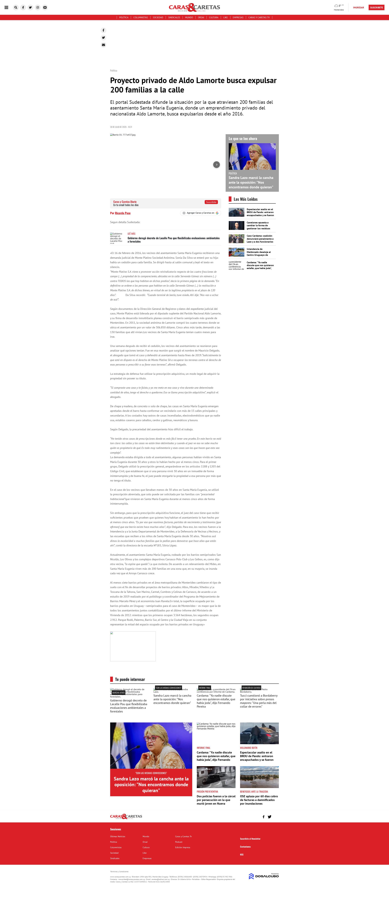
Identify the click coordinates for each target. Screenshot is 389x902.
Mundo (189, 17)
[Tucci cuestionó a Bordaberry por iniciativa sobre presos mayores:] (259, 691)
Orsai (201, 17)
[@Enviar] (103, 45)
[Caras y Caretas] (126, 818)
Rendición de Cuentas (251, 687)
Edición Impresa (182, 847)
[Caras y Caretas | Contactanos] (275, 816)
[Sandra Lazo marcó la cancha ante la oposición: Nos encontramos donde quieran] (151, 745)
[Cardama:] (216, 691)
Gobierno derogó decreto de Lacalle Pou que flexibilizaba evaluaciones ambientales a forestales (174, 239)
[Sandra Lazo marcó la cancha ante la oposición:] (172, 691)
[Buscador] (16, 7)
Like (225, 17)
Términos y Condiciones (119, 871)
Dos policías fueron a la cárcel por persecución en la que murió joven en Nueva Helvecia (216, 801)
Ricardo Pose (123, 213)
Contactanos (245, 846)
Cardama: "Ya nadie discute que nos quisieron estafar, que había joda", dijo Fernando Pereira (260, 267)
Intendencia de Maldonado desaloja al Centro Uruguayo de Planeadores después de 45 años (259, 254)
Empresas (238, 17)
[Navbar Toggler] (9, 7)
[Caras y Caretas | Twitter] (30, 7)
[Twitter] (103, 37)
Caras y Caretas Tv (259, 17)
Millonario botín (248, 748)
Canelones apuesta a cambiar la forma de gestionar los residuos (258, 225)
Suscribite (211, 202)
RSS (241, 854)
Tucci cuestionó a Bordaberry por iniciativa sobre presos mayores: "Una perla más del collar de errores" (258, 701)
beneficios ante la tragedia (254, 791)
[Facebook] (103, 30)
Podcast (178, 842)
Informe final (204, 687)
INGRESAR (358, 7)
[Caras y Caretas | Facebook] (23, 7)
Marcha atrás (118, 692)
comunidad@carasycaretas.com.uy (131, 879)
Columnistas (140, 17)
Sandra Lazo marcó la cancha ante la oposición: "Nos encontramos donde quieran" (251, 182)
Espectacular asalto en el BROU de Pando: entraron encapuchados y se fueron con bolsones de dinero (260, 214)
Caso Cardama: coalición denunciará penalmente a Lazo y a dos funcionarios (260, 238)
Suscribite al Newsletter (250, 838)
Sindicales (174, 17)
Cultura (213, 17)
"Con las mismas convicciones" (168, 687)
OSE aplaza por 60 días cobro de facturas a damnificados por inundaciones (259, 800)
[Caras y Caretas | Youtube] (45, 7)
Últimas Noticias (117, 836)
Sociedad (158, 17)
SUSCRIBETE (376, 7)
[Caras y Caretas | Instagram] (38, 7)
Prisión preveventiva (207, 791)
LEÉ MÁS (131, 233)
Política (123, 17)
